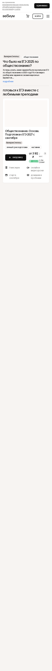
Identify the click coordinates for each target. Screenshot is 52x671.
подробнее (8, 81)
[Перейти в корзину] (28, 16)
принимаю (42, 5)
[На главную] (8, 16)
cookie (17, 9)
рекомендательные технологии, (15, 5)
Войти (38, 16)
